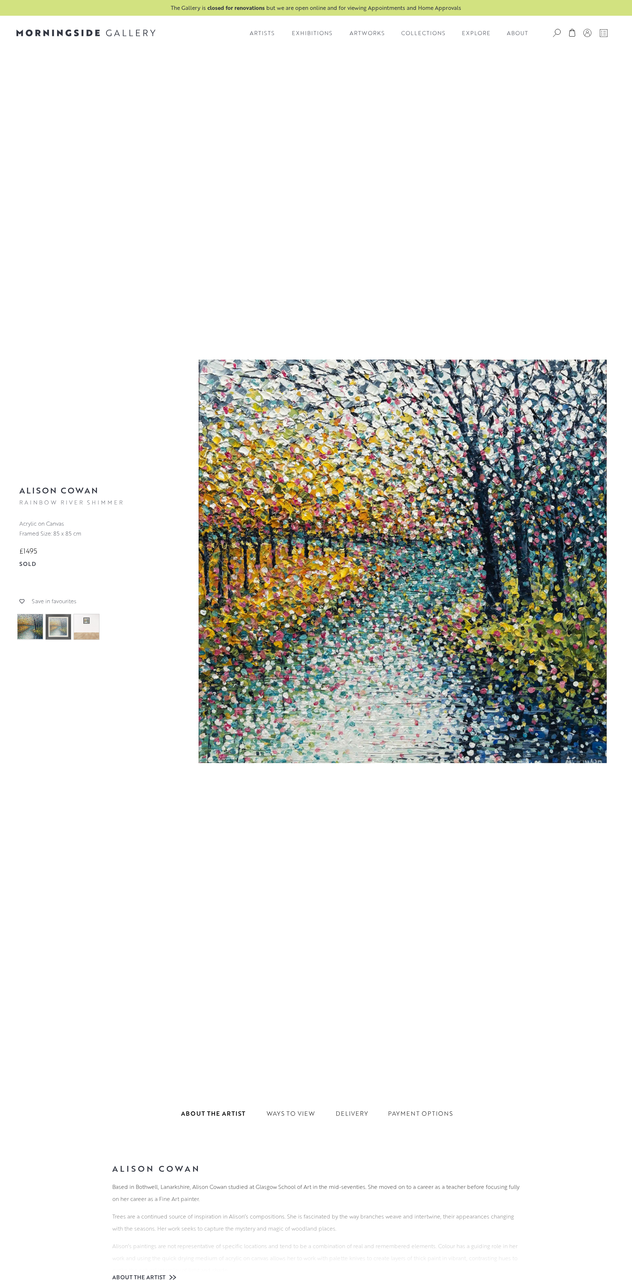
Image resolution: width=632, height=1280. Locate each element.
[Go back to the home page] (85, 33)
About (517, 33)
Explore (476, 33)
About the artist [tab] (213, 1113)
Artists (262, 33)
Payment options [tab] (420, 1113)
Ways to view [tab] (291, 1113)
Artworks (367, 33)
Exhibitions (312, 33)
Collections (423, 33)
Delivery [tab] (352, 1113)
